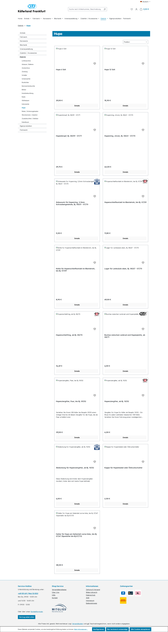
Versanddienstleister (59, 590)
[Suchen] (104, 9)
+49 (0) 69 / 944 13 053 (28, 593)
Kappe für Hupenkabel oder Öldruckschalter (123, 468)
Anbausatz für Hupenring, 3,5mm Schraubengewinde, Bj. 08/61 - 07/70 (72, 203)
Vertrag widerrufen (26, 617)
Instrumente (25, 104)
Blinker (24, 89)
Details (77, 106)
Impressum (90, 601)
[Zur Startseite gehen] (32, 8)
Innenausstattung (26, 49)
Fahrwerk (23, 37)
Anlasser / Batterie (27, 64)
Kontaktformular (37, 612)
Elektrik (23, 57)
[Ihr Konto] (136, 9)
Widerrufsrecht (91, 592)
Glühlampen (25, 100)
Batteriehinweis (91, 603)
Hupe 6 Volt (61, 70)
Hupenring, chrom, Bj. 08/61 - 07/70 (119, 136)
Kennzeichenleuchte (28, 86)
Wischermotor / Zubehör (30, 115)
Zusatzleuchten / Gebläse (30, 118)
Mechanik (23, 45)
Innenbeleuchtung (27, 93)
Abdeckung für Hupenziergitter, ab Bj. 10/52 (75, 468)
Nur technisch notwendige (117, 629)
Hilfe (53, 595)
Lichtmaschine (26, 61)
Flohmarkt (23, 130)
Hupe (23, 108)
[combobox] (85, 9)
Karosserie (24, 41)
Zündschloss (26, 68)
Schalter (24, 75)
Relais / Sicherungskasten (30, 111)
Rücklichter (25, 82)
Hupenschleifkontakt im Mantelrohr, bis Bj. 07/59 (125, 202)
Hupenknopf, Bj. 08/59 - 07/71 (69, 136)
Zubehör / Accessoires (28, 53)
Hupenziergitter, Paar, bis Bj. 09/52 (71, 401)
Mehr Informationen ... (81, 629)
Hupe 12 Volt (109, 70)
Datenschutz (90, 595)
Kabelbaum (25, 122)
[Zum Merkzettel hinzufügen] (95, 63)
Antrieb (22, 33)
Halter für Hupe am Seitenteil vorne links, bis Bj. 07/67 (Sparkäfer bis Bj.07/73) (76, 535)
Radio (23, 97)
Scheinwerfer (26, 79)
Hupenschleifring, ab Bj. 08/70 (69, 335)
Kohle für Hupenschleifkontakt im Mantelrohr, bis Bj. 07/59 (75, 270)
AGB (87, 598)
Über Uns (55, 592)
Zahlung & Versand (93, 590)
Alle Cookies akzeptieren (140, 629)
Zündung (25, 71)
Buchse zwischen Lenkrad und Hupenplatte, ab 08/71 (124, 336)
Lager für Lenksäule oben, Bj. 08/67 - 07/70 (123, 269)
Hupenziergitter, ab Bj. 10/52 (116, 401)
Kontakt (55, 598)
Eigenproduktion (26, 126)
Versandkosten (77, 624)
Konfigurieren (98, 629)
